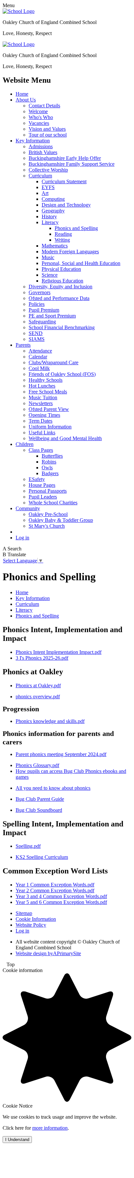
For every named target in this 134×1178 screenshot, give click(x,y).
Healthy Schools (45, 380)
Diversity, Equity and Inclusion (60, 286)
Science (50, 275)
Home (22, 94)
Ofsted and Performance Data (59, 298)
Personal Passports (48, 491)
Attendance (40, 351)
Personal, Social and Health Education (81, 263)
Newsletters (41, 403)
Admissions (41, 146)
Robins (49, 461)
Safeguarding (42, 321)
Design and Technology (66, 205)
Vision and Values (47, 129)
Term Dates (40, 421)
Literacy (50, 222)
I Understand (17, 1139)
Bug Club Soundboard (39, 810)
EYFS (48, 187)
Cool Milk (39, 368)
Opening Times (44, 415)
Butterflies (52, 456)
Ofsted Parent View (49, 409)
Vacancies (39, 123)
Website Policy (31, 925)
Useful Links (42, 432)
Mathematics (55, 245)
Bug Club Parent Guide (40, 799)
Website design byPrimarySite (48, 953)
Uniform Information (50, 426)
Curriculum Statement (64, 181)
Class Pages (41, 450)
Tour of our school (48, 135)
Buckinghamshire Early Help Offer (65, 158)
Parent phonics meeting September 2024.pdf (61, 754)
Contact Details (44, 105)
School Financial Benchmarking (62, 327)
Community (28, 508)
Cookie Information (36, 919)
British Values (43, 152)
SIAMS (37, 339)
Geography (53, 210)
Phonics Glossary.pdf (37, 765)
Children (25, 444)
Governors (39, 292)
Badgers (50, 473)
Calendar (38, 356)
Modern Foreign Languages (70, 251)
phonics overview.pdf (38, 696)
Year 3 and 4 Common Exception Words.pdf (61, 896)
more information (50, 1128)
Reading (63, 234)
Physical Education (61, 269)
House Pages (42, 485)
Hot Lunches (42, 386)
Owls (47, 467)
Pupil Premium (44, 310)
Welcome (38, 111)
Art (45, 193)
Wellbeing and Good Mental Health (65, 438)
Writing (62, 240)
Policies (37, 304)
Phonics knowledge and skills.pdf (50, 721)
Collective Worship (48, 170)
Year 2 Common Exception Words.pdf (55, 890)
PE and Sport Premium (52, 316)
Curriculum (40, 175)
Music (48, 257)
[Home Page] (18, 11)
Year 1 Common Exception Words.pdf (55, 884)
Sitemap (24, 913)
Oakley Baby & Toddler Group (61, 520)
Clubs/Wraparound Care (53, 362)
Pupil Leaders (43, 496)
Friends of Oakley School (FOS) (62, 374)
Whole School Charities (53, 502)
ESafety (37, 479)
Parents (23, 345)
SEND (36, 333)
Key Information (33, 140)
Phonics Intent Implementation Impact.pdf (58, 652)
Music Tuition (43, 397)
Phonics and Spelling (76, 228)
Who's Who (41, 117)
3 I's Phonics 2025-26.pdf (42, 658)
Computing (53, 199)
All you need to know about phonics (53, 788)
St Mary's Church (47, 526)
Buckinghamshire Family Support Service (71, 164)
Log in (22, 537)
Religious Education (62, 280)
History (49, 216)
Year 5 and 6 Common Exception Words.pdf (61, 902)
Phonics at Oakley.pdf (38, 685)
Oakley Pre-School (48, 514)
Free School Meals (48, 391)
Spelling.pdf (28, 846)
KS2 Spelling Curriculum (42, 857)
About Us (26, 99)
